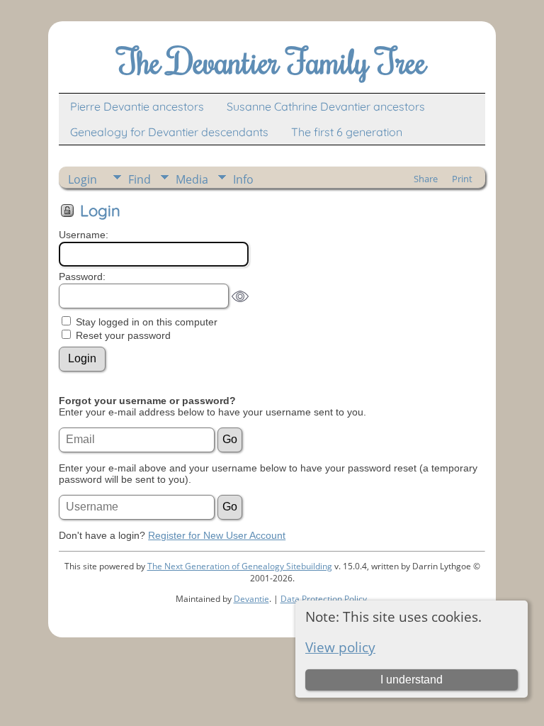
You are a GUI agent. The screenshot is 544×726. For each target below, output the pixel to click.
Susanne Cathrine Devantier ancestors (326, 106)
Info (243, 179)
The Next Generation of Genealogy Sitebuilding (239, 566)
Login (82, 179)
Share (426, 178)
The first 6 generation (346, 132)
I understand (411, 680)
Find (139, 179)
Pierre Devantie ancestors (137, 106)
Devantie (251, 599)
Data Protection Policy (323, 599)
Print (462, 178)
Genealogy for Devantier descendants (169, 132)
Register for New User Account (216, 535)
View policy (340, 647)
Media (192, 179)
